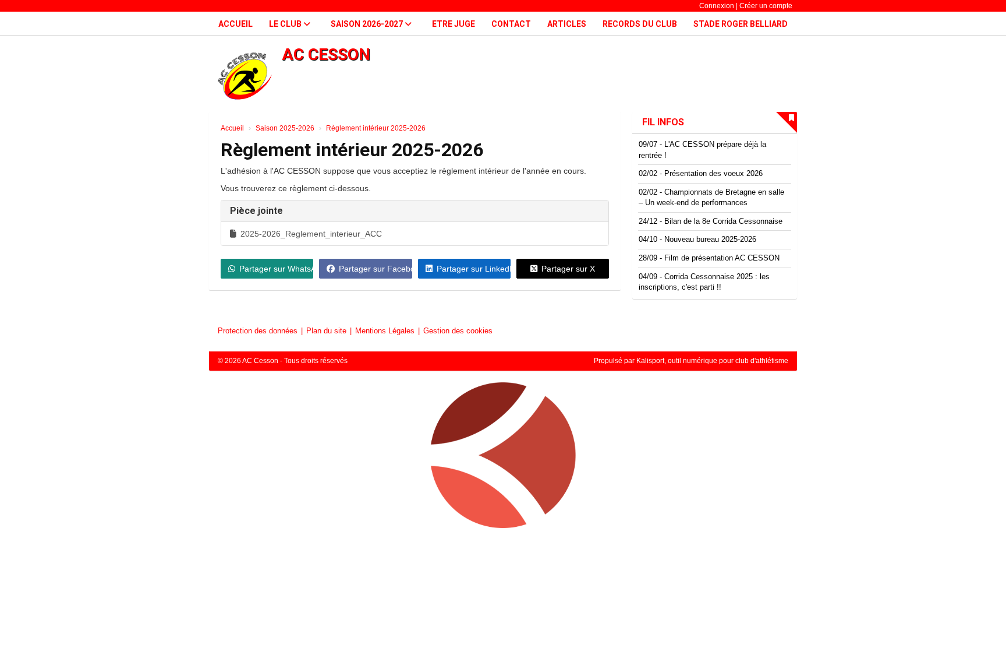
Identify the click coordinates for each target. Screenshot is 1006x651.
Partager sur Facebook (375, 268)
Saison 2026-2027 (368, 24)
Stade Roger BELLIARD (740, 24)
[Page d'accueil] (244, 76)
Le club (286, 24)
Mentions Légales (385, 330)
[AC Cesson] (503, 460)
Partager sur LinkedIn (474, 268)
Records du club (640, 24)
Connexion (716, 6)
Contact (511, 24)
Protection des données (257, 330)
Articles (566, 24)
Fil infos (663, 122)
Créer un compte (765, 6)
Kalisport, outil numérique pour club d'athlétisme (712, 361)
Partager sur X (568, 268)
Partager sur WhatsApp (276, 268)
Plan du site (326, 330)
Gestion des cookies (458, 330)
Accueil (235, 24)
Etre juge (453, 24)
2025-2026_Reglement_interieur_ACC (311, 233)
